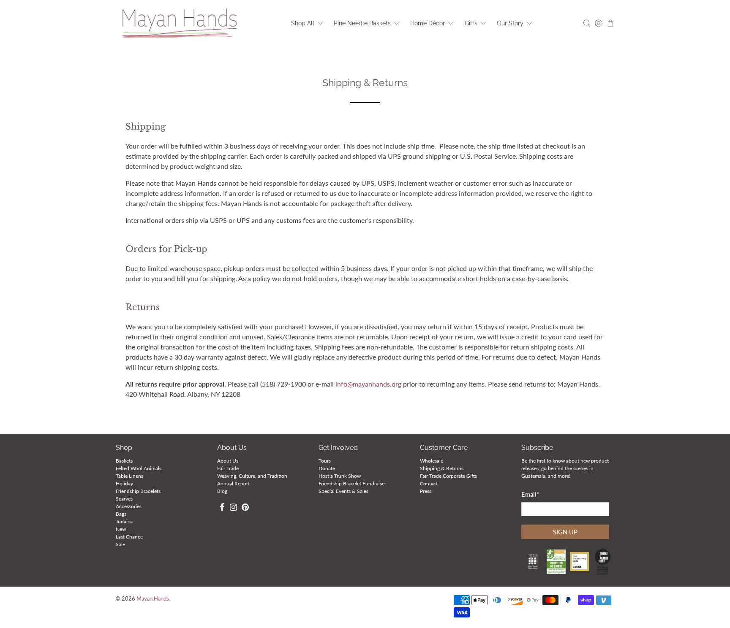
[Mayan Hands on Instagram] (234, 508)
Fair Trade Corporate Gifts (448, 476)
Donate (327, 468)
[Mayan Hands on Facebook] (222, 508)
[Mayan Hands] (179, 23)
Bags (121, 514)
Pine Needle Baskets (362, 23)
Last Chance (129, 536)
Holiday (124, 483)
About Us (227, 460)
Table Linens (129, 476)
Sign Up (565, 532)
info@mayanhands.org (369, 384)
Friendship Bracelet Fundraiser (352, 483)
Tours (325, 460)
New (121, 529)
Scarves (124, 498)
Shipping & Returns (441, 468)
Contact (429, 483)
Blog (222, 491)
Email (530, 494)
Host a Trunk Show (340, 476)
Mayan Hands (152, 599)
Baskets (124, 460)
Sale (120, 544)
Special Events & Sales (343, 491)
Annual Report (233, 483)
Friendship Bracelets (138, 491)
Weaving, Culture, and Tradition (252, 476)
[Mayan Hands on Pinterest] (245, 508)
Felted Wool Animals (138, 468)
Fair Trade (228, 468)
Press (425, 491)
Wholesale (431, 460)
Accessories (129, 506)
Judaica (124, 521)
